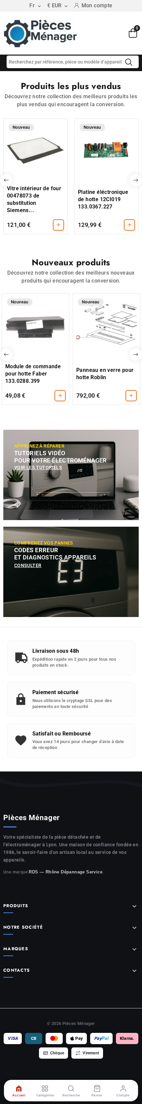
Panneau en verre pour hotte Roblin (104, 373)
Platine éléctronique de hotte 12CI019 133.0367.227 (103, 199)
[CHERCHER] (128, 62)
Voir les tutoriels (38, 467)
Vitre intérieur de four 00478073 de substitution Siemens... (34, 199)
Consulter (28, 565)
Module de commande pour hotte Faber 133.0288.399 (33, 373)
